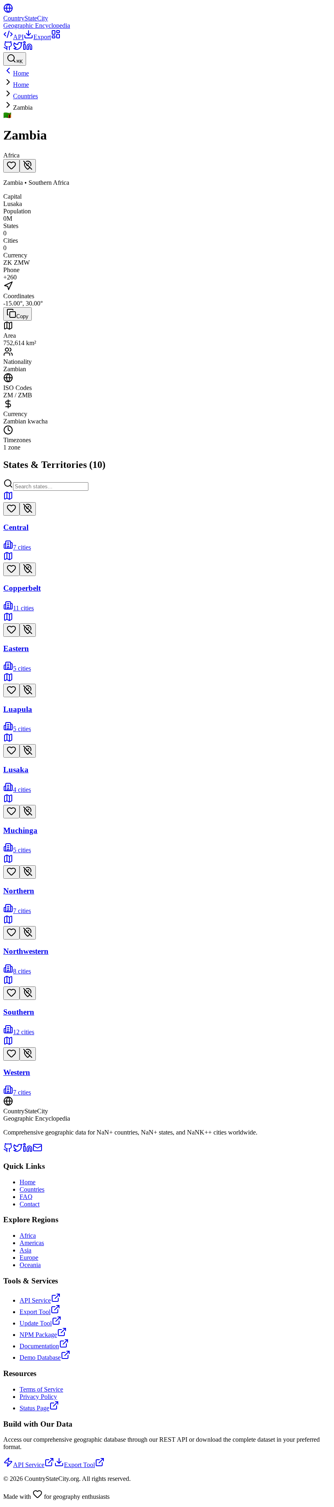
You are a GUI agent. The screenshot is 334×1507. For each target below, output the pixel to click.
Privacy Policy (38, 1396)
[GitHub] (8, 48)
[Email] (37, 1150)
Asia (25, 1250)
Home (21, 84)
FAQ (26, 1196)
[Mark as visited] (28, 166)
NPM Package (38, 1334)
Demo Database (40, 1357)
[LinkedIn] (28, 48)
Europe (29, 1257)
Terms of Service (41, 1389)
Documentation (39, 1346)
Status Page (34, 1408)
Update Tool (36, 1323)
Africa (28, 1235)
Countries (25, 96)
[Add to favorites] (11, 166)
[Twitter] (18, 48)
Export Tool (35, 1311)
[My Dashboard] (56, 36)
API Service (35, 1300)
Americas (32, 1242)
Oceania (30, 1264)
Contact (30, 1204)
